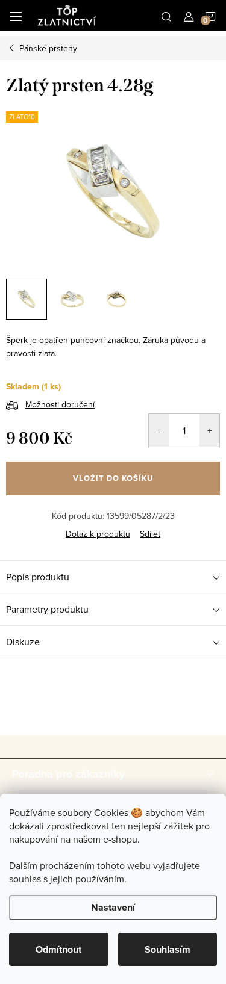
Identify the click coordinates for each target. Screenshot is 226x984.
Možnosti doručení (60, 404)
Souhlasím (167, 949)
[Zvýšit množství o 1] (209, 430)
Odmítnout (58, 949)
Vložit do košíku (113, 478)
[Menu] (15, 15)
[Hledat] (166, 15)
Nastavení (113, 907)
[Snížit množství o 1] (159, 430)
